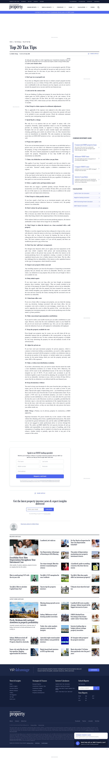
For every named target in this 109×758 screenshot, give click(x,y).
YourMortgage (44, 743)
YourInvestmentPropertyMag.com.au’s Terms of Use (50, 480)
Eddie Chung (14, 53)
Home (11, 41)
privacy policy (47, 513)
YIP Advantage (73, 1)
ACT (93, 696)
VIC (79, 698)
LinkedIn (36, 1)
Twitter (30, 1)
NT (86, 700)
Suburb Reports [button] (32, 7)
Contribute (97, 1)
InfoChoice (37, 743)
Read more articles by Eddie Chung (30, 524)
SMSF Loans (70, 12)
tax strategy (18, 41)
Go (96, 688)
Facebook (23, 1)
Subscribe (49, 509)
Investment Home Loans (58, 12)
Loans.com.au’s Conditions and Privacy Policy (51, 481)
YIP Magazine (82, 1)
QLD (79, 700)
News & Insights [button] (47, 7)
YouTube (97, 721)
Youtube (42, 1)
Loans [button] (71, 7)
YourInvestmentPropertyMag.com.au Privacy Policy (30, 481)
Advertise (89, 1)
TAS (93, 698)
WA (86, 696)
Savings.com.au (30, 743)
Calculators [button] (82, 7)
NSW (79, 696)
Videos (93, 7)
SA (86, 698)
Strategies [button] (60, 7)
